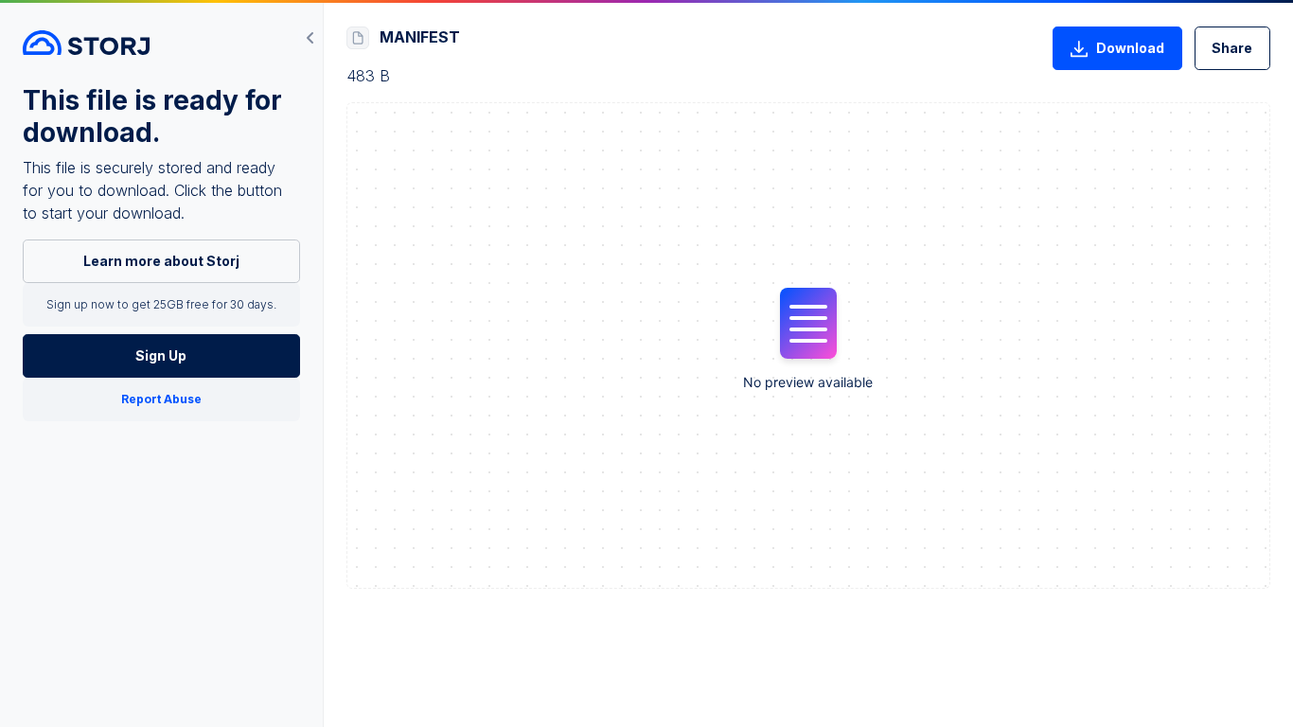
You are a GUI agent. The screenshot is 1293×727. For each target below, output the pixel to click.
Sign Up (160, 355)
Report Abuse (161, 399)
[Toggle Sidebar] (310, 38)
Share (1232, 48)
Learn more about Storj (161, 261)
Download (1130, 48)
